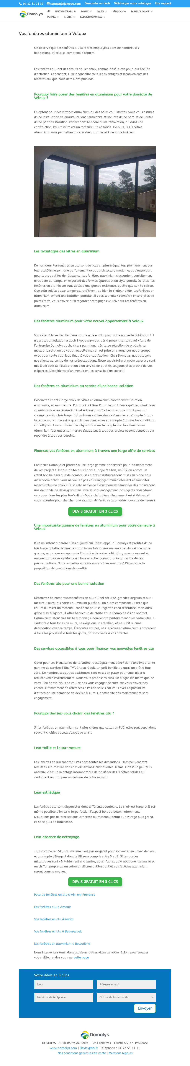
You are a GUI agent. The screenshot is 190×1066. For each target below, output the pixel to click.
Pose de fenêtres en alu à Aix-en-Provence (64, 894)
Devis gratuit (89, 1048)
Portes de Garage (140, 11)
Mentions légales (120, 1053)
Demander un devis (97, 3)
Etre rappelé (163, 3)
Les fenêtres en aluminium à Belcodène (62, 943)
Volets (100, 11)
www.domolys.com (63, 1048)
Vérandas (117, 11)
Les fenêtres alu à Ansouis (52, 907)
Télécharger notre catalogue (132, 3)
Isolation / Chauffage (91, 17)
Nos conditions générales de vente (82, 1053)
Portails (51, 17)
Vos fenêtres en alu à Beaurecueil (58, 931)
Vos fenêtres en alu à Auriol (54, 919)
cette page (81, 957)
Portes (84, 11)
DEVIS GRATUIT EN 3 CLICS (95, 511)
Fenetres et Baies (63, 11)
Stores (67, 17)
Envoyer (145, 1008)
